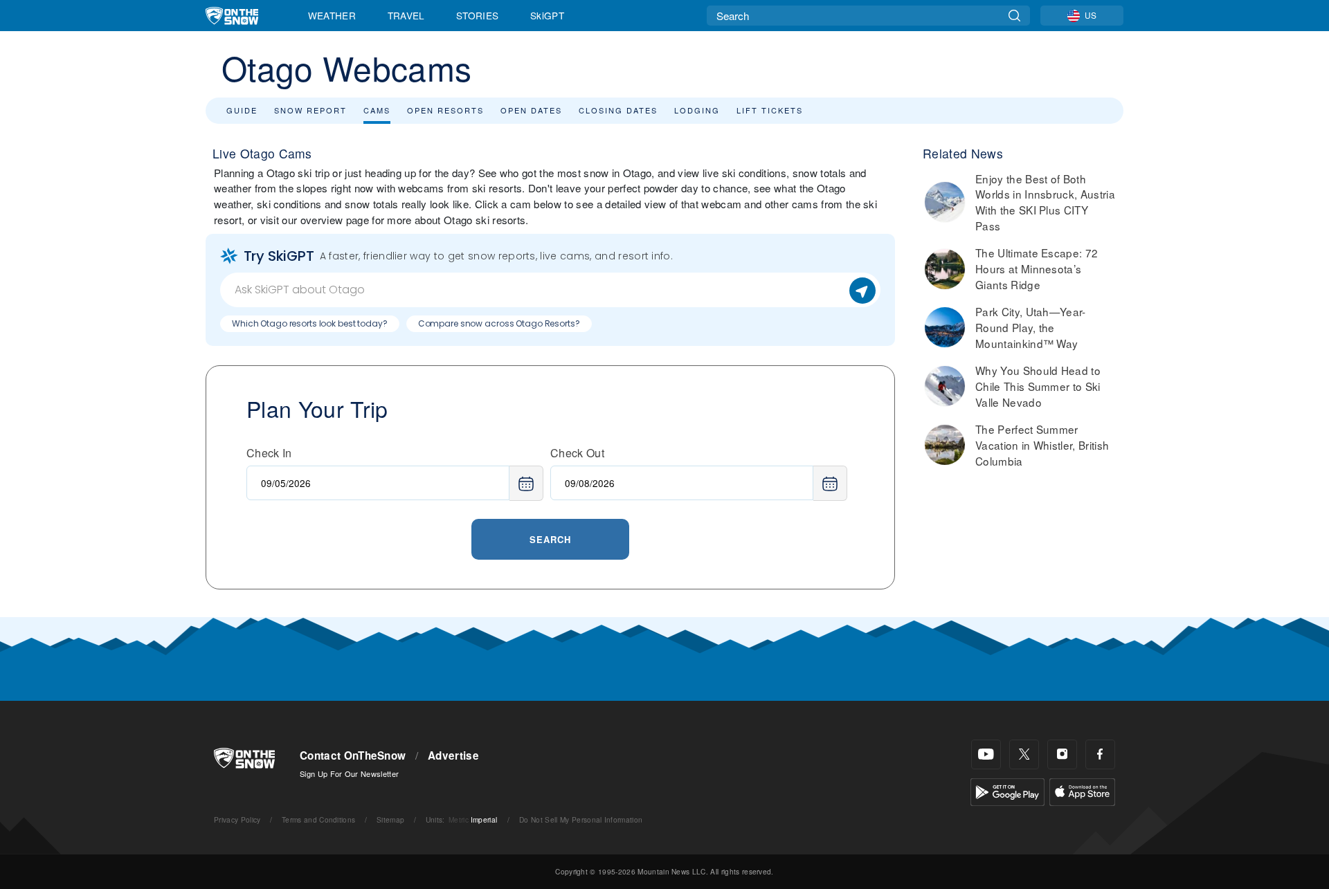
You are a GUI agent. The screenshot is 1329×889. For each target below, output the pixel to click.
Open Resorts (445, 110)
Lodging (697, 110)
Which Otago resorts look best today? (310, 323)
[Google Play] (1007, 790)
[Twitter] (1024, 754)
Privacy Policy (237, 819)
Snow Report (310, 110)
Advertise (453, 755)
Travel (406, 15)
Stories (477, 15)
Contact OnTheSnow (353, 755)
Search (550, 539)
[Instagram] (1062, 754)
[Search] (1014, 16)
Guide (241, 110)
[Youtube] (986, 754)
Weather (332, 15)
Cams (376, 110)
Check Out (577, 453)
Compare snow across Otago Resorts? (499, 323)
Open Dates (531, 110)
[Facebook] (1100, 754)
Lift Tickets (769, 110)
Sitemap (390, 819)
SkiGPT (547, 15)
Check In (269, 453)
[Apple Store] (1082, 790)
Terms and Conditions (318, 819)
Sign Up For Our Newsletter (349, 773)
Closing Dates (618, 110)
